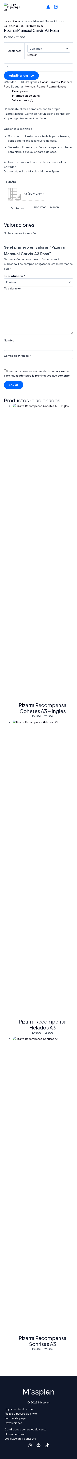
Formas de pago (15, 1418)
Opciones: (14, 51)
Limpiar (32, 55)
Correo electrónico (17, 356)
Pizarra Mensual (57, 86)
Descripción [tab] (20, 91)
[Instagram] (30, 1445)
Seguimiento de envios (19, 1409)
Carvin (17, 21)
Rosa (40, 25)
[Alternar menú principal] (69, 7)
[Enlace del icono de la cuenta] (48, 7)
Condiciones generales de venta (25, 1429)
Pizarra (41, 86)
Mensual (30, 86)
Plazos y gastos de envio (21, 1413)
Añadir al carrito (21, 75)
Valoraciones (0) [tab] (22, 100)
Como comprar (15, 1434)
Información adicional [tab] (26, 95)
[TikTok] (47, 1445)
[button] (56, 7)
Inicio (7, 21)
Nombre (10, 340)
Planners (30, 25)
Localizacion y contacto (20, 1438)
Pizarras (18, 25)
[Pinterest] (38, 1445)
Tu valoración (14, 288)
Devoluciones (13, 1423)
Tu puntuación (14, 276)
